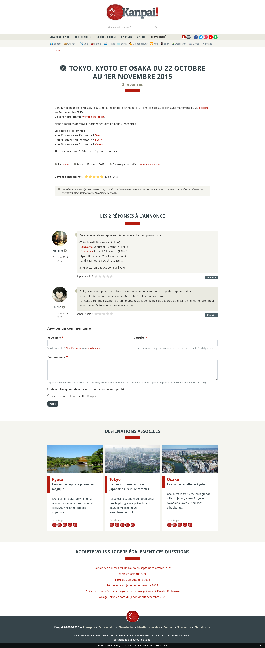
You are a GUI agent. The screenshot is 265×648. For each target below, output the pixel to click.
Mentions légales (148, 627)
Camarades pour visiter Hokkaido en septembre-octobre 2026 (132, 568)
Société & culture (106, 37)
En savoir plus (161, 645)
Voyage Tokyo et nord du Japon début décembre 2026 (132, 597)
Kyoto (98, 140)
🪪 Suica (122, 43)
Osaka (99, 144)
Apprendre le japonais (133, 37)
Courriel (140, 337)
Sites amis (184, 627)
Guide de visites (82, 37)
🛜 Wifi (154, 43)
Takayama (86, 247)
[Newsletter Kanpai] (188, 37)
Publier (52, 404)
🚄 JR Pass (109, 43)
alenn (65, 164)
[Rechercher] (157, 27)
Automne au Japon (150, 164)
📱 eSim (164, 43)
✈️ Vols (84, 43)
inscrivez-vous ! (95, 348)
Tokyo (98, 135)
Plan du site (202, 627)
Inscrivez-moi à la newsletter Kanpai (73, 396)
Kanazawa (86, 251)
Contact (168, 627)
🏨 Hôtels (96, 43)
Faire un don (106, 627)
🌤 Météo (207, 43)
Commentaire (57, 357)
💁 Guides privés (138, 43)
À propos (89, 627)
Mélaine (58, 250)
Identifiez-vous (73, 348)
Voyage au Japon (59, 37)
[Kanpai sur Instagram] (206, 37)
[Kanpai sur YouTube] (211, 37)
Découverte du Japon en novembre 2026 (132, 585)
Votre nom (55, 337)
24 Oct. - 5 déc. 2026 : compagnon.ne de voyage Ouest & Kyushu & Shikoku (132, 591)
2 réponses (132, 84)
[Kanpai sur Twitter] (201, 37)
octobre (204, 108)
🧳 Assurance (179, 43)
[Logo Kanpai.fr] (132, 12)
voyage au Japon (93, 117)
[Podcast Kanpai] (215, 37)
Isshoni (58, 49)
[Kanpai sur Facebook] (196, 37)
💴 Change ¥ (71, 43)
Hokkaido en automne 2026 (132, 579)
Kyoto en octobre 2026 (133, 574)
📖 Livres (194, 43)
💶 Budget (55, 43)
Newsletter (126, 627)
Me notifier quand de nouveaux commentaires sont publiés (88, 389)
